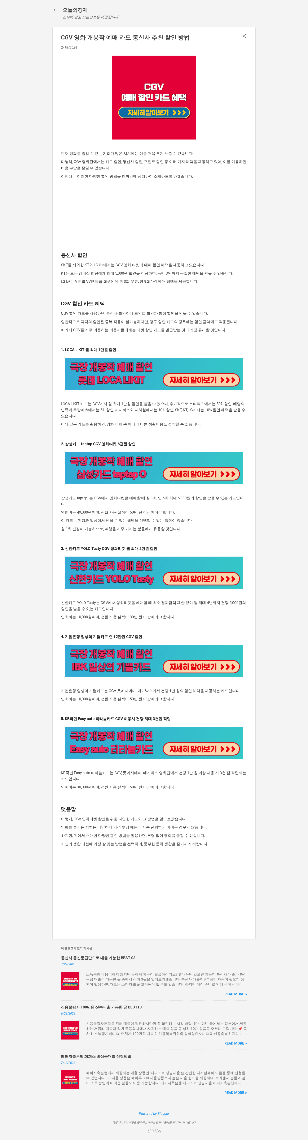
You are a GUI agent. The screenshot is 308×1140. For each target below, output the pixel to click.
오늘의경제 (75, 10)
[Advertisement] (154, 215)
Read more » (235, 994)
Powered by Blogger (154, 1113)
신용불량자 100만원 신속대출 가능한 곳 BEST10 (101, 1007)
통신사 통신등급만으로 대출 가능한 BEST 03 (98, 958)
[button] (244, 37)
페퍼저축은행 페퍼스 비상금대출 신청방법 (96, 1056)
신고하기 (154, 1131)
